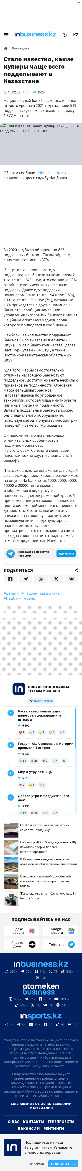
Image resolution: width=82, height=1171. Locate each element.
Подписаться (63, 1164)
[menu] (6, 34)
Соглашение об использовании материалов (41, 1113)
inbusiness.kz (49, 172)
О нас (13, 1129)
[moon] (64, 34)
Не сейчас (37, 1164)
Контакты (33, 1129)
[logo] (35, 34)
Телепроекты (61, 1129)
